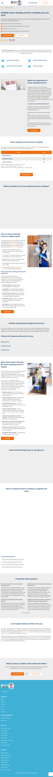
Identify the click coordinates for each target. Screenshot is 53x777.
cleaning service (6, 380)
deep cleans (13, 243)
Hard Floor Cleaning (5, 764)
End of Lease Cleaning (5, 728)
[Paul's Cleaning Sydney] (16, 2)
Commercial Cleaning (5, 769)
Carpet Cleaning (4, 730)
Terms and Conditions (5, 718)
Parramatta (7, 633)
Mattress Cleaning (5, 757)
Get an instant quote (17, 673)
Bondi (27, 630)
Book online (22, 35)
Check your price (26, 174)
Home (2, 699)
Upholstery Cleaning (5, 745)
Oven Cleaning (4, 735)
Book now (45, 2)
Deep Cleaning (4, 742)
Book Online (34, 130)
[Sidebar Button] (2, 3)
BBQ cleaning (4, 737)
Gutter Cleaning (4, 762)
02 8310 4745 (34, 2)
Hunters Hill (39, 637)
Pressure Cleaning (5, 760)
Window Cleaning (4, 752)
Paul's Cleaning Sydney (32, 773)
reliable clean (15, 246)
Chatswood (24, 631)
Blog (2, 709)
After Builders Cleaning (6, 755)
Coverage (3, 711)
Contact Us (3, 704)
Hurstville (30, 636)
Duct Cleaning (4, 767)
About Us (3, 702)
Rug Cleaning (4, 733)
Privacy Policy (4, 720)
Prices (2, 706)
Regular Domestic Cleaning (7, 740)
